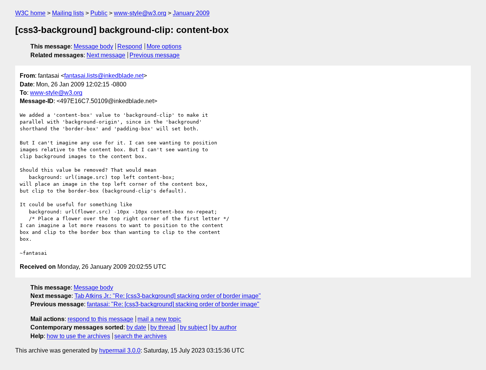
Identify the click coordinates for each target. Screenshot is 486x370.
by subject (193, 327)
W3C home (30, 13)
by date (136, 327)
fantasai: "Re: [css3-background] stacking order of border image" (173, 304)
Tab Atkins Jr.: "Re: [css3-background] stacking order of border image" (167, 296)
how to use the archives (78, 336)
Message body (93, 46)
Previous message (154, 55)
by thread (162, 327)
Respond (129, 46)
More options (164, 46)
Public (98, 13)
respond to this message (100, 319)
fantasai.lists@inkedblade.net (104, 75)
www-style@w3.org (140, 13)
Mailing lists (68, 13)
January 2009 (191, 13)
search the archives (140, 336)
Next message (106, 55)
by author (224, 327)
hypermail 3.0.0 (119, 350)
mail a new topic (159, 319)
